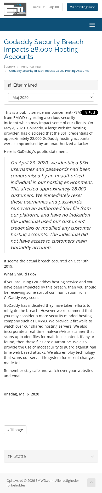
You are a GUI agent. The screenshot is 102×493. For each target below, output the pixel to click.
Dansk (37, 7)
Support (9, 66)
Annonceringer (31, 66)
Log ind (54, 7)
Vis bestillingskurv (82, 7)
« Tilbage (15, 429)
